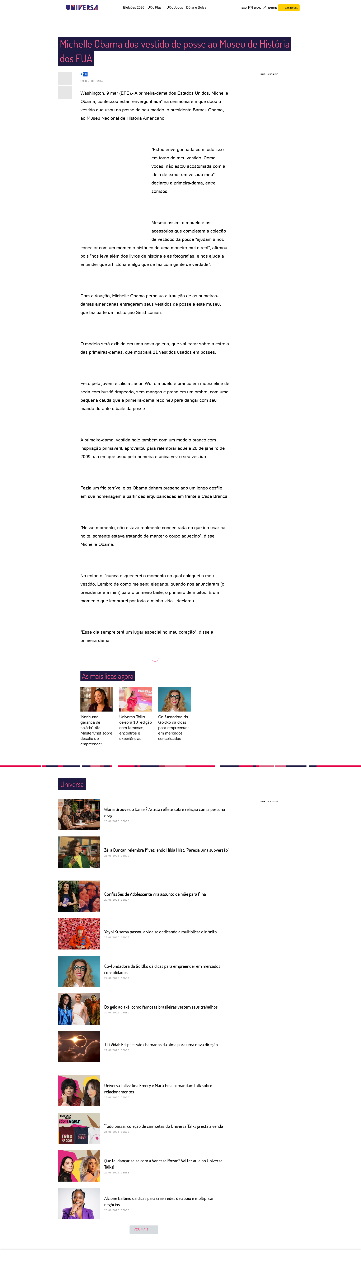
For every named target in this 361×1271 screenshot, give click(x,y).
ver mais (141, 1229)
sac (244, 7)
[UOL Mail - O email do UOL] (254, 7)
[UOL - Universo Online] (101, 8)
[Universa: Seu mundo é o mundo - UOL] (82, 8)
